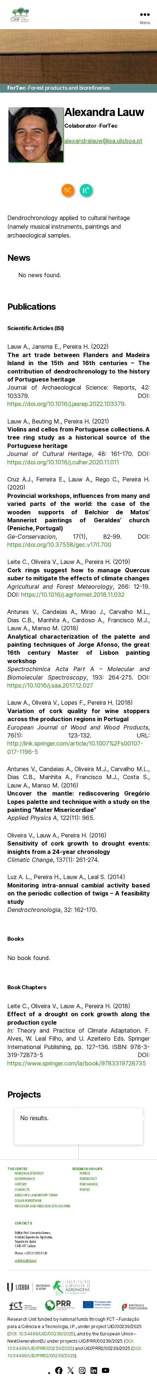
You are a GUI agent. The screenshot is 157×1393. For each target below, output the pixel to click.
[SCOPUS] (67, 190)
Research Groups (87, 1169)
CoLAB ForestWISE (28, 1201)
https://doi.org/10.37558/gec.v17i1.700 (60, 544)
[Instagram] (82, 1370)
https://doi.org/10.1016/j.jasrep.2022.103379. (66, 403)
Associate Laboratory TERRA (36, 1195)
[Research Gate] (86, 190)
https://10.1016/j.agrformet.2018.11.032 (73, 594)
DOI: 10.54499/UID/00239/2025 (41, 1333)
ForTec (85, 1190)
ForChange (89, 1184)
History (20, 1184)
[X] (70, 1370)
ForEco (85, 1173)
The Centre (17, 1169)
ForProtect (88, 1179)
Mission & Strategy (29, 1173)
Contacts (22, 1190)
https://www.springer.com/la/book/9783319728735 (76, 1063)
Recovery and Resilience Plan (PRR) (42, 1206)
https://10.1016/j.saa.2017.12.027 (50, 685)
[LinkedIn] (93, 1370)
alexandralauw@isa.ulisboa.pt (103, 140)
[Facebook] (58, 1370)
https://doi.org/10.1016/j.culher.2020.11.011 (63, 462)
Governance (25, 1179)
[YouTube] (105, 1370)
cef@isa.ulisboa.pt (26, 1260)
